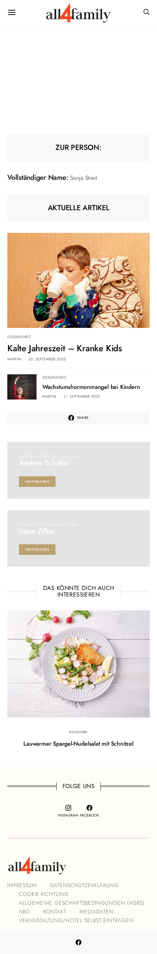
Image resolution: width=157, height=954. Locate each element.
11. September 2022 (82, 396)
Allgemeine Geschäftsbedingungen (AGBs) (82, 902)
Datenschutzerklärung (84, 885)
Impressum (22, 885)
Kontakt (54, 911)
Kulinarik (78, 732)
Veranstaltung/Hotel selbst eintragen (76, 920)
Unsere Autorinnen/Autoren (49, 456)
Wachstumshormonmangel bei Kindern (91, 387)
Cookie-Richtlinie (44, 894)
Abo (24, 911)
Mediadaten (97, 911)
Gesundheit (19, 337)
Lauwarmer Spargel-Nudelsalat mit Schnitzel (78, 743)
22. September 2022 (47, 359)
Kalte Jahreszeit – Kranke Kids (64, 348)
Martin (14, 359)
